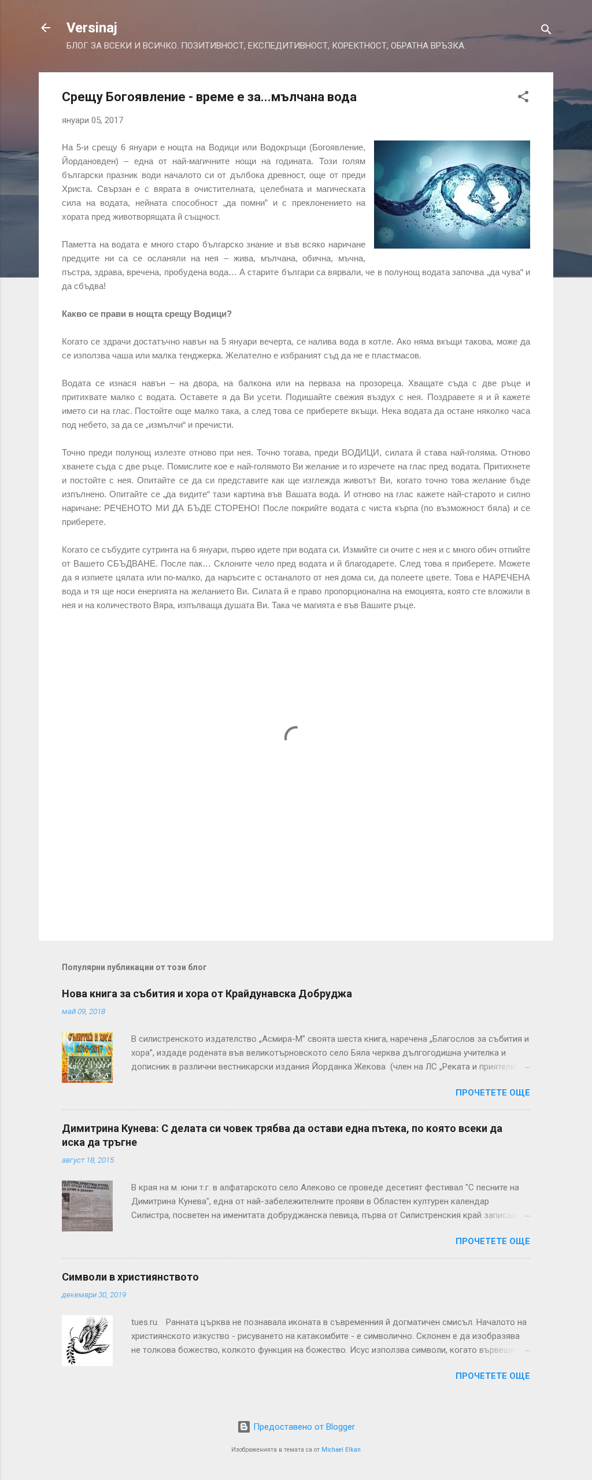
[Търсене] (546, 31)
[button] (523, 99)
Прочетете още (493, 1092)
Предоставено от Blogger (303, 1427)
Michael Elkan (341, 1449)
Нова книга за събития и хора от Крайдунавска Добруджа (207, 993)
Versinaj (91, 28)
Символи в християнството (130, 1277)
